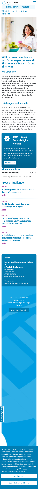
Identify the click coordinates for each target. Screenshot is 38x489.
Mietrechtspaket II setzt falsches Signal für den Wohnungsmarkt (18, 190)
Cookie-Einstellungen (2, 414)
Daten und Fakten (12, 7)
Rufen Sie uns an (10, 162)
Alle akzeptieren (19, 476)
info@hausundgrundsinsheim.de (14, 276)
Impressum (22, 471)
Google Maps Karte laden (19, 310)
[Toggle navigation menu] (34, 2)
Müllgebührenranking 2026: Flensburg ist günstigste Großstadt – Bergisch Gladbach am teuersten (17, 238)
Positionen (26, 7)
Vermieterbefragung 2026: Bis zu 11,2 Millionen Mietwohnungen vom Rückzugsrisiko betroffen (16, 221)
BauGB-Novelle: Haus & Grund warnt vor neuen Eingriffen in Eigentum (18, 205)
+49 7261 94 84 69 (10, 274)
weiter (4, 195)
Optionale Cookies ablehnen (19, 483)
